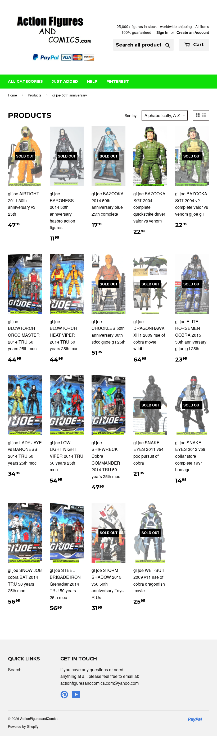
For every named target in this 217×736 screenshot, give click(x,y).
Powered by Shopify (23, 726)
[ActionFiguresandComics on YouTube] (76, 696)
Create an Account (193, 32)
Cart (198, 45)
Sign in (162, 32)
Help (92, 81)
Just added (65, 81)
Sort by (131, 115)
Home (12, 95)
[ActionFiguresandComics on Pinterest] (64, 696)
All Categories (25, 81)
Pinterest (117, 81)
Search (14, 669)
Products (35, 95)
